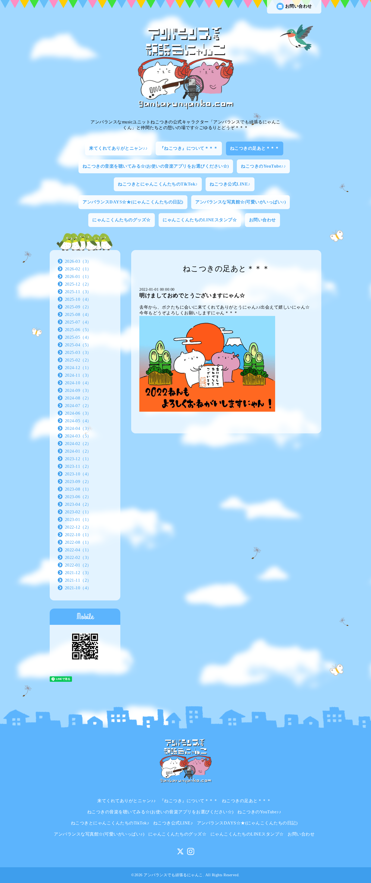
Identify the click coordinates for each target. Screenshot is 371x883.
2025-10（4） (78, 299)
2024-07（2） (78, 405)
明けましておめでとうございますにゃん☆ (192, 295)
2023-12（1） (78, 458)
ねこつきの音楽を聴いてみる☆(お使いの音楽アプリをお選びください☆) (156, 166)
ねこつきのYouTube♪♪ (263, 166)
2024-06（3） (78, 413)
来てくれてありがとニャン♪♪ (118, 148)
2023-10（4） (78, 474)
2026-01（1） (78, 276)
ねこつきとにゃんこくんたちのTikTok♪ (158, 184)
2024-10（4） (78, 382)
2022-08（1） (78, 542)
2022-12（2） (78, 527)
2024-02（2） (78, 443)
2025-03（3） (78, 352)
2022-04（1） (78, 550)
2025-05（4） (78, 337)
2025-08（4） (78, 314)
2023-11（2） (78, 466)
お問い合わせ (298, 6)
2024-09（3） (78, 390)
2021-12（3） (78, 572)
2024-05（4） (78, 420)
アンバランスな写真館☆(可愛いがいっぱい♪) (240, 202)
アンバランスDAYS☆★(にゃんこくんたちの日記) (133, 202)
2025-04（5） (78, 345)
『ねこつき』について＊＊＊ (189, 148)
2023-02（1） (78, 512)
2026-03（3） (78, 261)
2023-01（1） (78, 519)
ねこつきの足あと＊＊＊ (254, 148)
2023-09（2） (78, 481)
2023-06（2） (78, 496)
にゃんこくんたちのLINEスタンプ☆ (200, 219)
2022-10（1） (78, 534)
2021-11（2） (78, 580)
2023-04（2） (78, 504)
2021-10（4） (78, 588)
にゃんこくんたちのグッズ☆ (121, 219)
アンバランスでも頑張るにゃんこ (173, 875)
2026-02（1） (78, 269)
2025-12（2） (78, 284)
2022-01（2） (78, 565)
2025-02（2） (78, 360)
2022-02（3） (78, 557)
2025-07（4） (78, 322)
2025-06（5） (78, 329)
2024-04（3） (78, 428)
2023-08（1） (78, 489)
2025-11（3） (78, 291)
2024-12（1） (78, 367)
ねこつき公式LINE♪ (230, 184)
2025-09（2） (78, 307)
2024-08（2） (78, 398)
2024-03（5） (78, 436)
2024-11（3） (78, 375)
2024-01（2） (78, 451)
